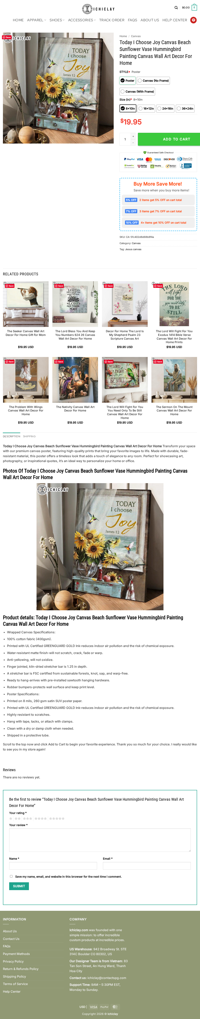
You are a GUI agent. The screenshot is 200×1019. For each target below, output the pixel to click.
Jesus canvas (133, 249)
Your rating (18, 813)
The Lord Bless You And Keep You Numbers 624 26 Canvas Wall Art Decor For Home (75, 334)
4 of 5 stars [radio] (40, 818)
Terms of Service (15, 984)
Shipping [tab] (29, 436)
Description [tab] (11, 436)
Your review (18, 825)
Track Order (111, 20)
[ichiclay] (100, 7)
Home (18, 20)
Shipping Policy (14, 976)
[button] (176, 8)
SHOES (56, 20)
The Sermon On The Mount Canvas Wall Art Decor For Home (174, 410)
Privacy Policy (13, 961)
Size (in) (126, 99)
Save (8, 37)
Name (14, 858)
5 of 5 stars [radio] (56, 818)
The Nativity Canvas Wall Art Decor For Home (75, 408)
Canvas (136, 36)
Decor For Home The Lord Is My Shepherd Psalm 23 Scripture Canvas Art (125, 334)
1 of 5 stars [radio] (10, 818)
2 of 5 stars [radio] (17, 818)
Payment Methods (16, 954)
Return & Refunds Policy (20, 969)
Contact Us (11, 939)
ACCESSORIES (80, 20)
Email (107, 858)
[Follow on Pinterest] (193, 20)
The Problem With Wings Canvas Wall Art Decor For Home (25, 410)
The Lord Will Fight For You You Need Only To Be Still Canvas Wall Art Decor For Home (124, 412)
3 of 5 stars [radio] (27, 818)
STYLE (125, 71)
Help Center (174, 20)
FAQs (132, 20)
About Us (150, 20)
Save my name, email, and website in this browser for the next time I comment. (68, 876)
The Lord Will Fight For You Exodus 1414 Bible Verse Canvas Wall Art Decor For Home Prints (174, 336)
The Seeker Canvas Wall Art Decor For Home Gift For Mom (26, 332)
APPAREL (35, 20)
